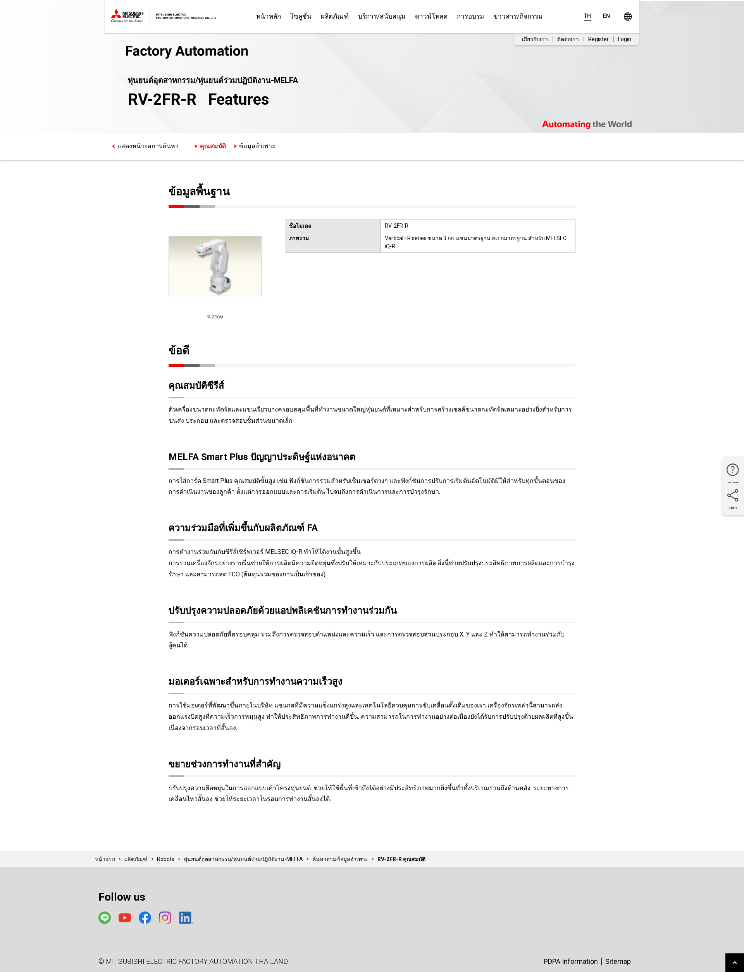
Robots (165, 859)
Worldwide (627, 16)
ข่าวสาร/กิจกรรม (517, 16)
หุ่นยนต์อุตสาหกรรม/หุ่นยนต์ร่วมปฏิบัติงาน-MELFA (243, 859)
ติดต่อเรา (568, 39)
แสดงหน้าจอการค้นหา (148, 146)
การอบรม (470, 16)
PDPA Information (571, 961)
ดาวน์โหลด (431, 16)
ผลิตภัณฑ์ (335, 16)
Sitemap (618, 961)
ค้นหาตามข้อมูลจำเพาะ (340, 859)
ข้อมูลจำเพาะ (257, 146)
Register (598, 39)
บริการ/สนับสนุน (382, 16)
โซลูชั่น (301, 16)
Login (624, 39)
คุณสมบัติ (213, 146)
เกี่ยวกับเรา (535, 39)
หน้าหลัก (268, 16)
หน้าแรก (105, 859)
